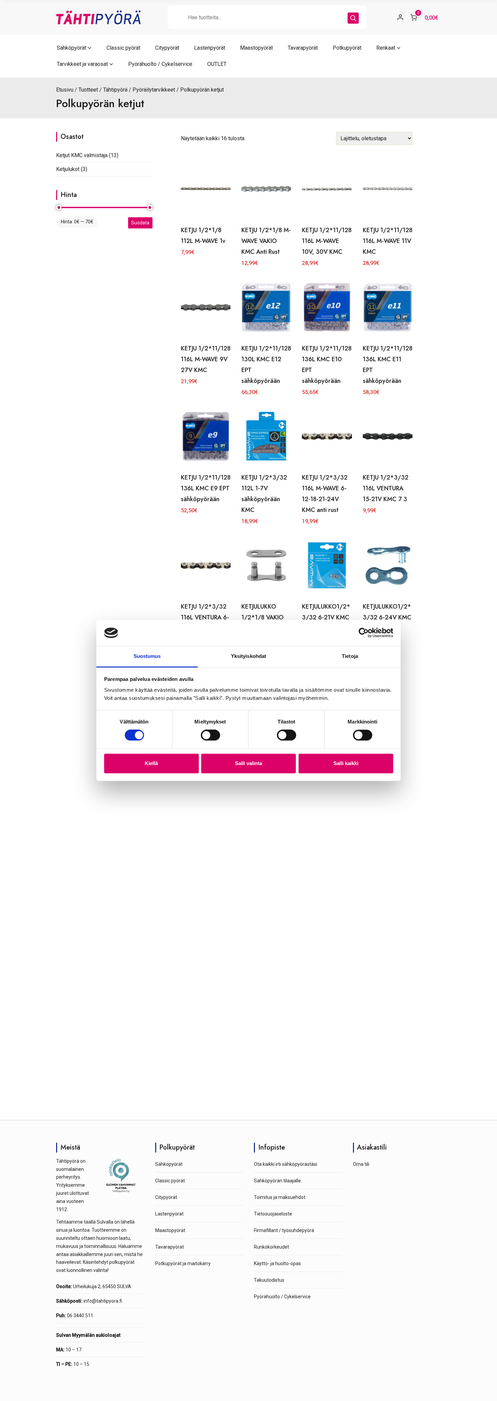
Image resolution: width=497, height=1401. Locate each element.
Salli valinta (248, 763)
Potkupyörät (347, 48)
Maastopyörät (256, 48)
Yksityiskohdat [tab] (248, 656)
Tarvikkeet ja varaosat (82, 64)
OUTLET (217, 64)
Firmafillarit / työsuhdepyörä (284, 1230)
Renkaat (385, 48)
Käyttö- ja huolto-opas (277, 1263)
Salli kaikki (345, 763)
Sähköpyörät (71, 48)
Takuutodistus (269, 1280)
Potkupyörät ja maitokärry (183, 1263)
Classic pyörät (123, 48)
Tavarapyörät (303, 48)
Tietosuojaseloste (273, 1213)
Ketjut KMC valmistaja (82, 155)
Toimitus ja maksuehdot (279, 1197)
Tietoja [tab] (350, 656)
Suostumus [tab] (147, 656)
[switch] (210, 735)
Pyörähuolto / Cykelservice (160, 64)
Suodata (140, 222)
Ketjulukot (67, 169)
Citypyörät (167, 48)
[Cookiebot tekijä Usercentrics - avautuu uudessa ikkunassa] (363, 633)
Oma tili (361, 1164)
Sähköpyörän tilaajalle (277, 1180)
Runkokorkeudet (271, 1247)
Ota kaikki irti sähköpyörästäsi (285, 1164)
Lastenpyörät (209, 48)
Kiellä (151, 763)
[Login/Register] (400, 17)
